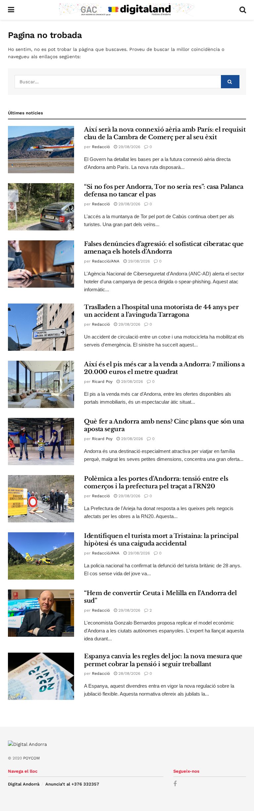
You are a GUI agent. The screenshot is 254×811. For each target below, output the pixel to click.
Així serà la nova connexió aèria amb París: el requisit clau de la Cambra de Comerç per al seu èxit (164, 133)
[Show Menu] (11, 10)
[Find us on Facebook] (175, 784)
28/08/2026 (128, 673)
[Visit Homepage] (126, 10)
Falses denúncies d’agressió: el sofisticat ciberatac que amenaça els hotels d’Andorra (164, 247)
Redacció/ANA (105, 261)
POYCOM (31, 758)
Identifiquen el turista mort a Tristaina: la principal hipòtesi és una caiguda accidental (161, 539)
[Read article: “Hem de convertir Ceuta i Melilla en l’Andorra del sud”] (41, 613)
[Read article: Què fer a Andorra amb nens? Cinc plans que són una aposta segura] (41, 441)
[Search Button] (242, 10)
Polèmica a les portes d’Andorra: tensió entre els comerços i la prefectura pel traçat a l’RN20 (156, 482)
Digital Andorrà (23, 784)
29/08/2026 (128, 146)
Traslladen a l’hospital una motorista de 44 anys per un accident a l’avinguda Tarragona (161, 311)
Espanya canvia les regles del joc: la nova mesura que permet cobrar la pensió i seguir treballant (163, 660)
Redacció (101, 146)
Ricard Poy (102, 381)
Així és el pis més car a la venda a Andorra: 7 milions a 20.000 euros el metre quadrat (164, 368)
